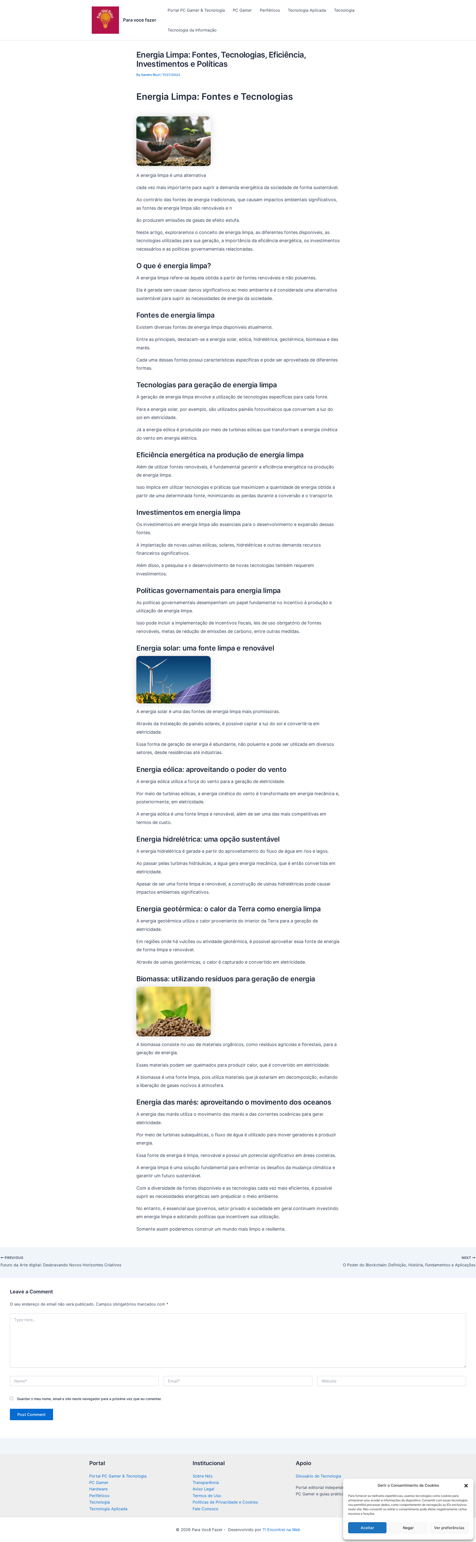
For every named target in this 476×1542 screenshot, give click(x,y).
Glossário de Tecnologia (318, 1476)
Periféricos (270, 10)
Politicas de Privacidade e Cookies (225, 1502)
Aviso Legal (203, 1488)
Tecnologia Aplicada (307, 10)
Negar (408, 1527)
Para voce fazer (139, 20)
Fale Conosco (205, 1508)
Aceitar (367, 1527)
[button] (466, 1485)
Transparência (206, 1482)
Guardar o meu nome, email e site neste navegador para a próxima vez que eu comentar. (89, 1399)
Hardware (98, 1488)
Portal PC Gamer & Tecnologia (196, 10)
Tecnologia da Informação (192, 30)
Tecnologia (344, 10)
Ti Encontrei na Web (280, 1529)
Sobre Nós (202, 1476)
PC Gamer (242, 10)
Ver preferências (449, 1527)
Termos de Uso (207, 1495)
